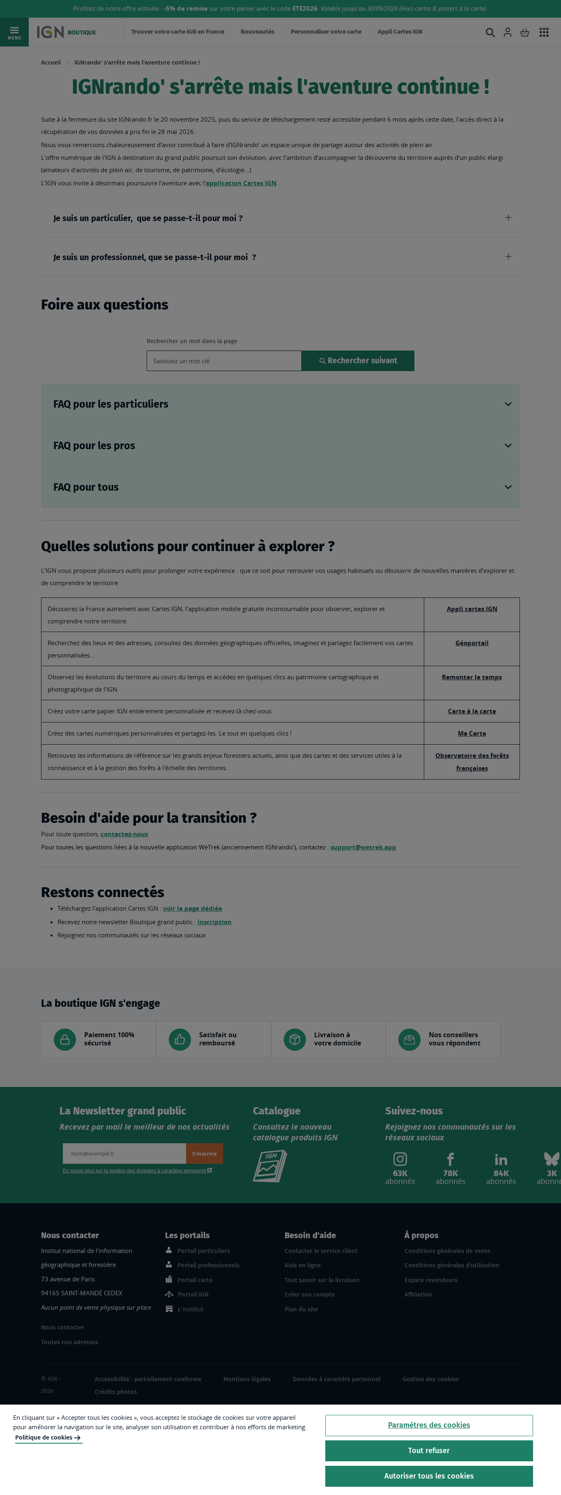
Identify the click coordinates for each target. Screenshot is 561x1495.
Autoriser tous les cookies (429, 1475)
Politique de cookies (43, 1437)
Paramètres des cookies (429, 1425)
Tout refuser (429, 1450)
